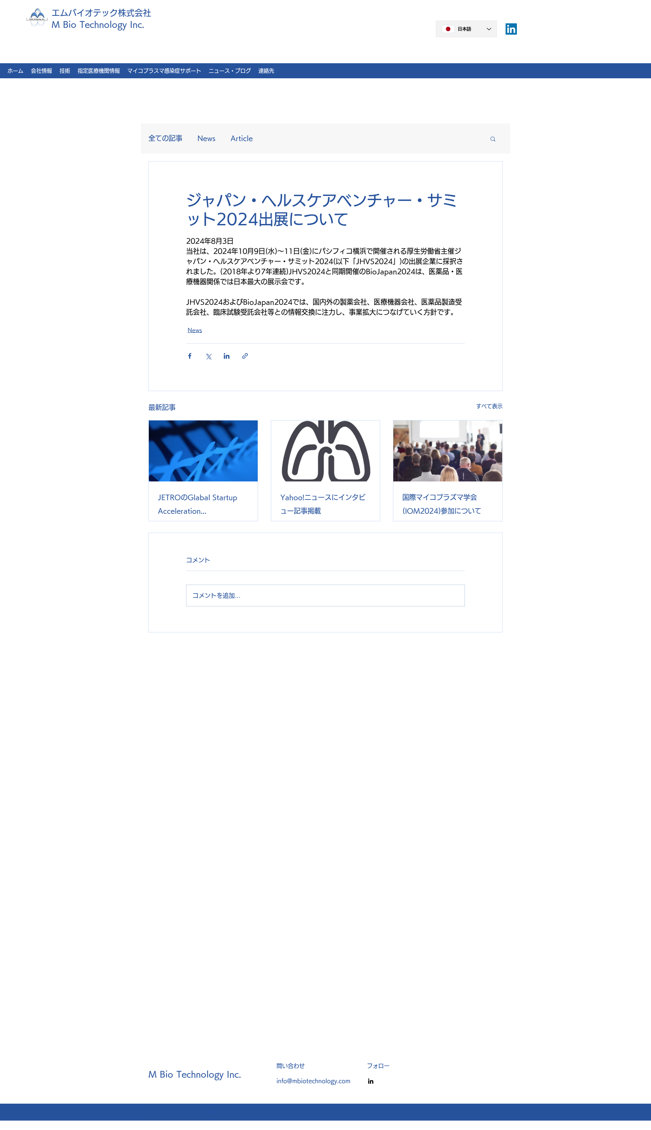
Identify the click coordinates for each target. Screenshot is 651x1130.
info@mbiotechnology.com (313, 1081)
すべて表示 (489, 406)
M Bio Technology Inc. (98, 24)
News (206, 138)
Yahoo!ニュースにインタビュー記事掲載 (322, 504)
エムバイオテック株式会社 (101, 13)
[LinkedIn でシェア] (226, 355)
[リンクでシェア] (245, 355)
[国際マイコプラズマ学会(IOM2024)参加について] (447, 450)
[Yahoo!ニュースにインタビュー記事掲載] (325, 450)
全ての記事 (165, 138)
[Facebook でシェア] (189, 355)
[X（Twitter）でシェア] (208, 355)
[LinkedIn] (370, 1081)
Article (242, 138)
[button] (493, 139)
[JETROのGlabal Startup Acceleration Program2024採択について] (203, 450)
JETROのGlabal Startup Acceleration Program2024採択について (201, 506)
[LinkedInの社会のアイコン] (511, 29)
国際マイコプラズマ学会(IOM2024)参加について (441, 504)
